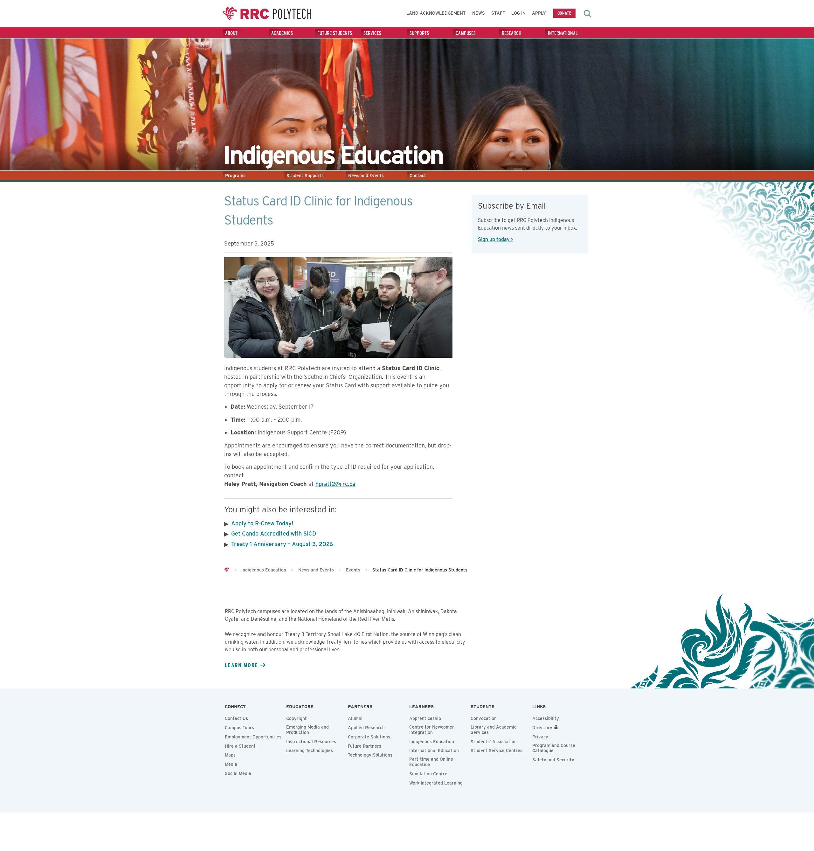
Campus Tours (239, 727)
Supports (419, 33)
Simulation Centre (428, 773)
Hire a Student (240, 746)
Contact (418, 175)
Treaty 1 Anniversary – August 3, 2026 (282, 544)
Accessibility (545, 718)
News (478, 13)
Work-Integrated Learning (436, 782)
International (563, 33)
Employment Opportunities (253, 736)
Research (511, 33)
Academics (282, 33)
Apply (539, 13)
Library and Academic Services (493, 729)
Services (372, 33)
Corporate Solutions (369, 736)
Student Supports (305, 175)
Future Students (334, 33)
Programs (235, 175)
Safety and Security (553, 759)
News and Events (366, 175)
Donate (564, 13)
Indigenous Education (431, 741)
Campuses (466, 33)
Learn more (241, 665)
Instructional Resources (311, 741)
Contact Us (236, 718)
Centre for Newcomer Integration (431, 729)
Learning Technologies (309, 750)
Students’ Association (494, 741)
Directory (542, 727)
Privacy (540, 736)
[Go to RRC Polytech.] (226, 569)
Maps (230, 755)
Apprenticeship (425, 718)
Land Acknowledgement (436, 13)
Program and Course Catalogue (553, 748)
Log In (518, 13)
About (231, 33)
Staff (498, 13)
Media (231, 764)
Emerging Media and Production (307, 729)
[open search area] (587, 13)
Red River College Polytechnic (267, 13)
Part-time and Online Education (431, 762)
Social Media (238, 773)
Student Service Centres (496, 750)
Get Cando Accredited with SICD (273, 533)
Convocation (484, 718)
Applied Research (366, 727)
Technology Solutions (370, 755)
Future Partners (364, 746)
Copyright (296, 718)
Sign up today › (495, 239)
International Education (434, 750)
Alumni (355, 718)
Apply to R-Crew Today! (262, 523)
